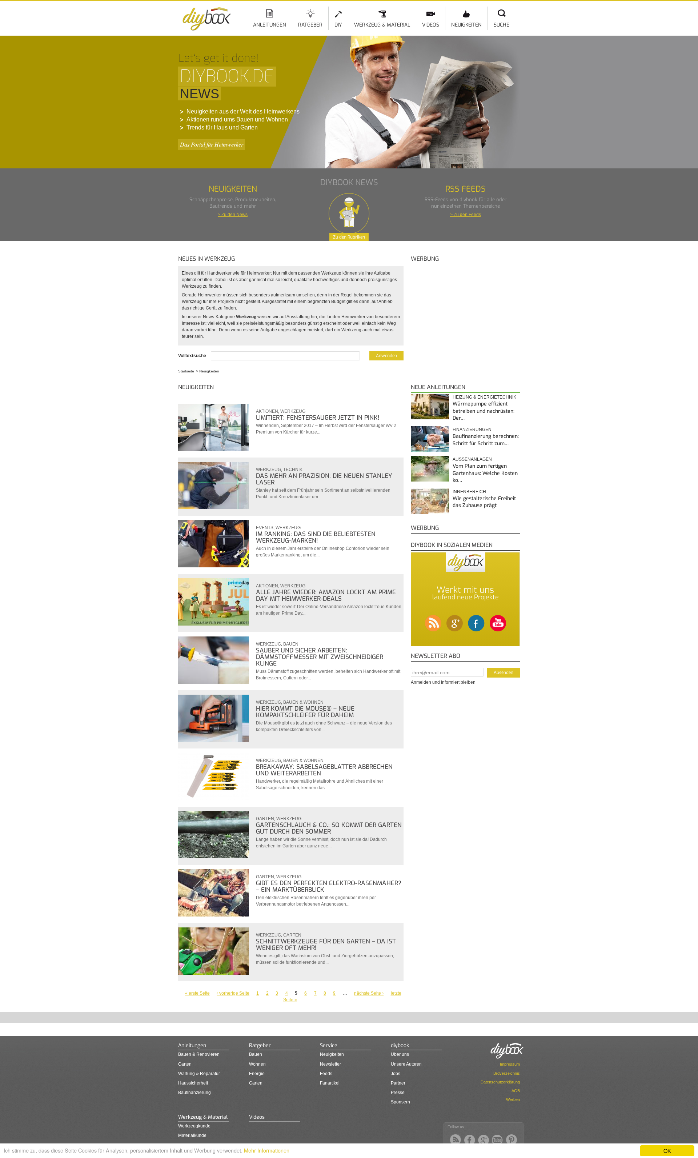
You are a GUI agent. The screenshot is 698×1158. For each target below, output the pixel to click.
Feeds (326, 1073)
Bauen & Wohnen (303, 702)
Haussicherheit (193, 1083)
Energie (257, 1073)
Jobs (395, 1073)
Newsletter (330, 1064)
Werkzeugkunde (194, 1126)
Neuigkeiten (466, 24)
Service (328, 1045)
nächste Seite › (369, 993)
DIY (338, 24)
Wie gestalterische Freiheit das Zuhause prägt (484, 502)
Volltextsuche (192, 355)
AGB (516, 1091)
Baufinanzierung (194, 1092)
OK (667, 1150)
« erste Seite (197, 993)
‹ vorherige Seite (233, 993)
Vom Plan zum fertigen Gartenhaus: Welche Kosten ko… (485, 473)
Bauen (290, 644)
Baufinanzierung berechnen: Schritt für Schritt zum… (486, 440)
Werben (513, 1099)
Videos (430, 24)
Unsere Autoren (406, 1064)
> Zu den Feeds (465, 214)
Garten (265, 818)
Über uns (400, 1054)
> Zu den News (233, 214)
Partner (398, 1083)
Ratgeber (310, 24)
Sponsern (400, 1102)
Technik (292, 469)
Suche (501, 24)
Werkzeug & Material (382, 24)
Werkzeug (292, 411)
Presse (398, 1092)
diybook (400, 1045)
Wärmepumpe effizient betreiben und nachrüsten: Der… (483, 411)
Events (264, 527)
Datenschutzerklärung (500, 1082)
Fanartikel (330, 1083)
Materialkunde (192, 1135)
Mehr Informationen (266, 1150)
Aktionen (267, 411)
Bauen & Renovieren (199, 1054)
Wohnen (257, 1064)
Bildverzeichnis (506, 1073)
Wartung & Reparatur (199, 1073)
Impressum (510, 1064)
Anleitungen (269, 24)
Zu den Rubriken (349, 237)
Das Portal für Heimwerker (211, 144)
